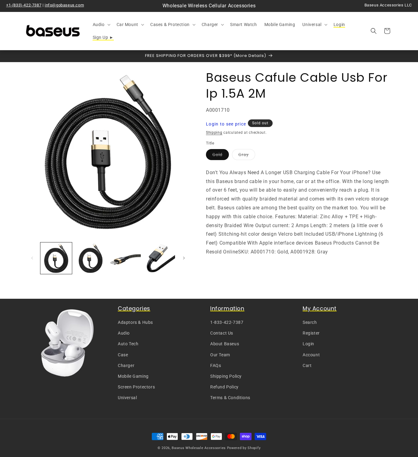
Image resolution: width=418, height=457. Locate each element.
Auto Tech (128, 343)
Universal (127, 397)
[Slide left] (32, 258)
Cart (307, 365)
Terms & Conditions (230, 397)
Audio (124, 333)
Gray (246, 156)
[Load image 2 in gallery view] (90, 258)
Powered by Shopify (244, 448)
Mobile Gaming (133, 376)
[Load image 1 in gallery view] (56, 258)
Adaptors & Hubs (135, 322)
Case (123, 354)
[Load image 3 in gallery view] (125, 258)
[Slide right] (184, 258)
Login (308, 343)
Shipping (214, 132)
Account (311, 354)
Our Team (220, 354)
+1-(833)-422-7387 (23, 5)
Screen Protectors (136, 386)
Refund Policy (224, 386)
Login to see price (226, 124)
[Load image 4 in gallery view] (159, 258)
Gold (220, 156)
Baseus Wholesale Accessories (199, 448)
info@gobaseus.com (64, 5)
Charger (126, 365)
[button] (101, 24)
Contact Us (221, 333)
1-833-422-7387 (226, 322)
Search (310, 322)
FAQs (215, 365)
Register (311, 333)
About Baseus (224, 343)
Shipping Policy (226, 376)
